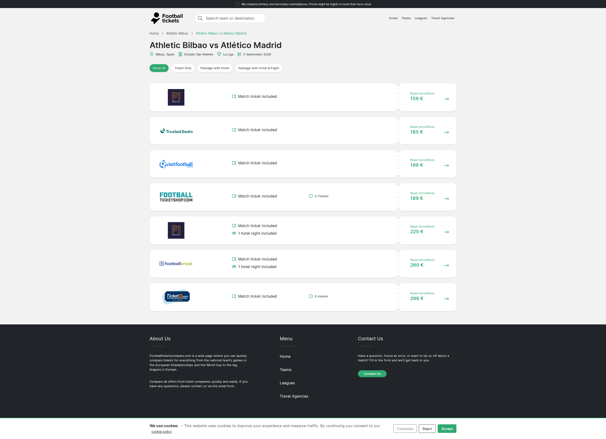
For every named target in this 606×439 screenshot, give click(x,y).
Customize (405, 429)
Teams (406, 18)
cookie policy (162, 432)
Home (393, 18)
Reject (427, 429)
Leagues (421, 18)
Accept (447, 429)
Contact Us (372, 374)
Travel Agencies (442, 18)
